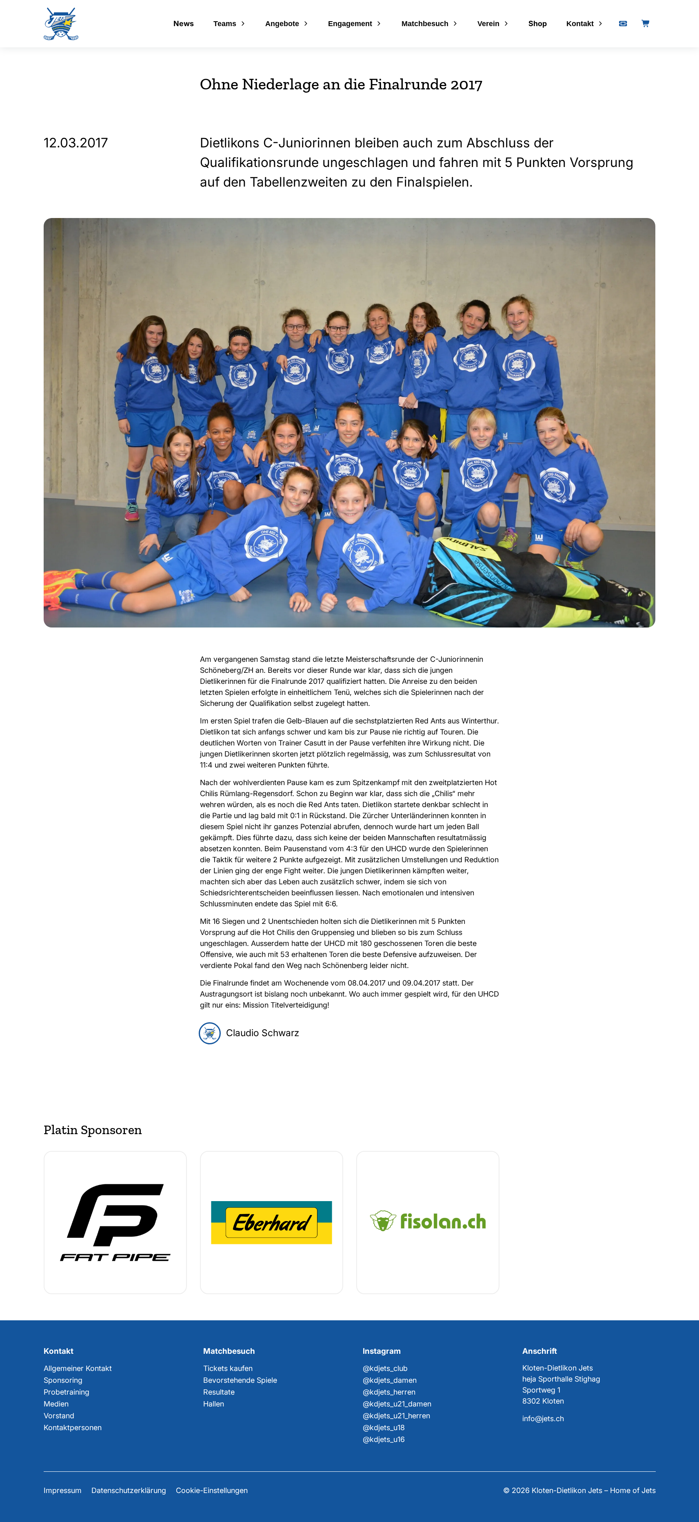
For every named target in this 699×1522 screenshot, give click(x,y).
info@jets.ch (543, 1418)
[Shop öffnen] (646, 23)
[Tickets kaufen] (623, 23)
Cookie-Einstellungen (212, 1490)
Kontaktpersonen (73, 1427)
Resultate (219, 1392)
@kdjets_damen (390, 1380)
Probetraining (66, 1392)
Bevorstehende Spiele (240, 1380)
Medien (56, 1404)
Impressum (63, 1490)
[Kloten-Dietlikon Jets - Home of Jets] (61, 24)
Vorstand (59, 1415)
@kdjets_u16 (384, 1439)
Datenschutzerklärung (128, 1490)
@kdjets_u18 (384, 1427)
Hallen (213, 1404)
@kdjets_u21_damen (397, 1404)
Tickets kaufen (228, 1368)
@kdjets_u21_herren (396, 1415)
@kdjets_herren (389, 1392)
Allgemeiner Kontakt (78, 1368)
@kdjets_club (385, 1368)
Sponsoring (63, 1380)
